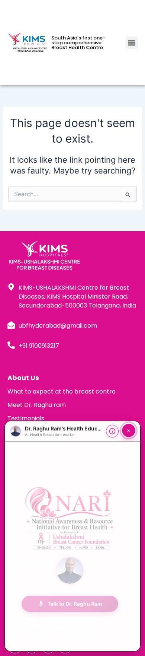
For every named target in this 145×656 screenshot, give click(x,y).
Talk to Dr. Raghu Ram (69, 601)
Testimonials (25, 418)
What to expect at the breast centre (61, 391)
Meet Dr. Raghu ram (36, 405)
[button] (132, 42)
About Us (23, 377)
